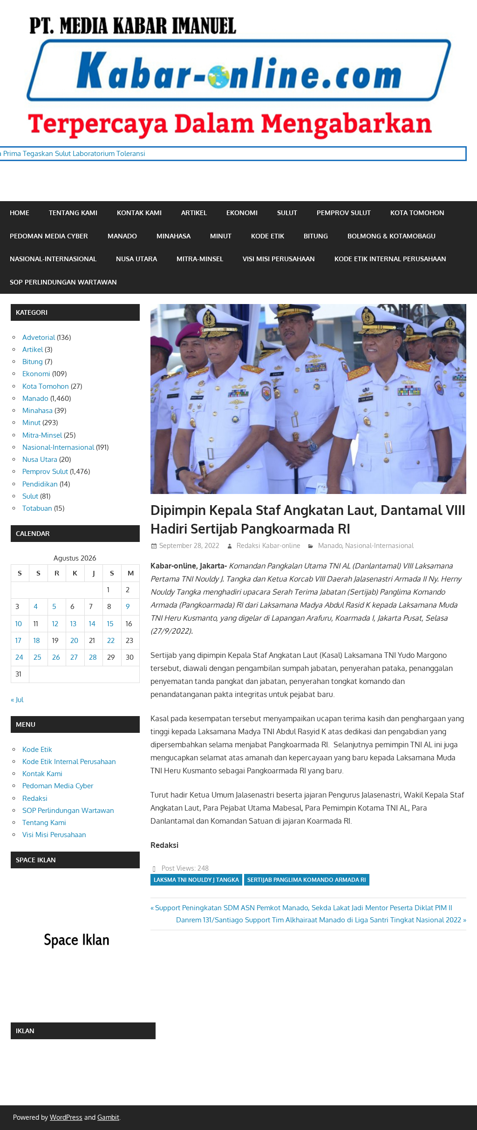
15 (110, 623)
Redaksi (35, 798)
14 (92, 623)
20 (74, 640)
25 (37, 657)
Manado (122, 236)
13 (73, 623)
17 (18, 640)
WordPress (66, 1117)
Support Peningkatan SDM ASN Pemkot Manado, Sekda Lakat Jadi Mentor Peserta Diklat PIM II (303, 907)
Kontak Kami (139, 213)
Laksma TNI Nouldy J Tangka (196, 879)
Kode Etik (267, 236)
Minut (221, 236)
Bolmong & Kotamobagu (392, 236)
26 (56, 657)
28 (93, 657)
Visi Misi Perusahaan (279, 259)
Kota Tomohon (417, 213)
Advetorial (38, 337)
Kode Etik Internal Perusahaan (390, 259)
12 (55, 623)
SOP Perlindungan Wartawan (63, 282)
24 (19, 657)
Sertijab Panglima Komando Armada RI (306, 879)
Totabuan (37, 508)
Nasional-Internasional (53, 259)
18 (37, 640)
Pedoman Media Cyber (49, 236)
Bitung (316, 236)
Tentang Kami (73, 213)
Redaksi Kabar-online (268, 545)
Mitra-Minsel (200, 259)
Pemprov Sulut (344, 213)
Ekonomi (242, 213)
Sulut (287, 213)
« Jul (17, 699)
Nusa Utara (136, 259)
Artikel (194, 213)
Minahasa (174, 236)
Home (19, 213)
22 (111, 640)
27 (74, 657)
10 (18, 623)
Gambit (108, 1117)
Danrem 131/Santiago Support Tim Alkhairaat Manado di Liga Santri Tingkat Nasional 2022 (318, 919)
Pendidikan (40, 484)
